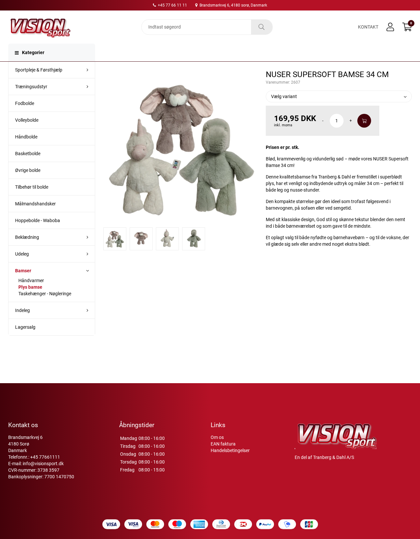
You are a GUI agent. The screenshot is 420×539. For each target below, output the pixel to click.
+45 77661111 (45, 457)
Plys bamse (30, 287)
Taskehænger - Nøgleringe (44, 293)
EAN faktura (223, 443)
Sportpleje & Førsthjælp (38, 70)
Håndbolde (26, 136)
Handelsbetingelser (230, 450)
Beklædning (27, 237)
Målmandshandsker (35, 203)
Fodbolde (24, 103)
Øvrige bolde (27, 170)
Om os (217, 437)
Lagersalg (25, 327)
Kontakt (368, 27)
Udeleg (22, 254)
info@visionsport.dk (43, 463)
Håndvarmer (31, 280)
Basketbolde (27, 153)
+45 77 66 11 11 (172, 5)
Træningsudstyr (31, 86)
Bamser (23, 270)
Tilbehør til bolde (31, 187)
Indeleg (22, 310)
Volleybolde (26, 120)
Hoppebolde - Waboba (37, 220)
